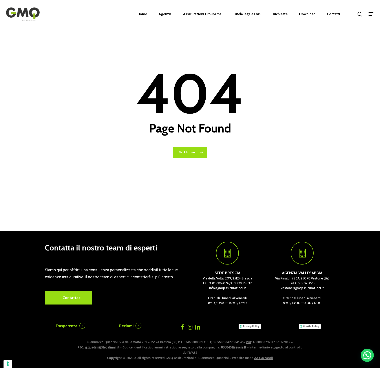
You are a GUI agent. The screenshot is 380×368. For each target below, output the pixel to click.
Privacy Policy (251, 326)
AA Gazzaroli (263, 358)
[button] (371, 14)
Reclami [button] (126, 325)
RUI (248, 342)
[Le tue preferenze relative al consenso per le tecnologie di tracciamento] (8, 364)
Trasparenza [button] (66, 325)
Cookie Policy (311, 326)
